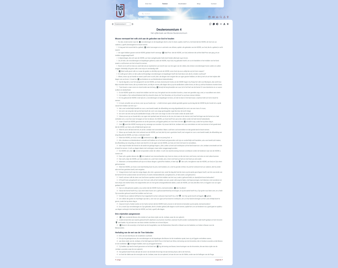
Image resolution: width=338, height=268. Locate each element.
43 (117, 225)
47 (117, 246)
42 (117, 220)
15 (117, 103)
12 (117, 92)
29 (117, 159)
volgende (218, 260)
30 (117, 161)
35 (117, 188)
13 (117, 95)
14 (117, 98)
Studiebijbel (182, 4)
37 (117, 196)
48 (117, 252)
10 (117, 82)
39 (117, 204)
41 (117, 217)
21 (117, 124)
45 (117, 238)
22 (117, 130)
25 (117, 140)
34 (117, 180)
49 (117, 254)
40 (117, 207)
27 (117, 151)
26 (117, 145)
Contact (213, 4)
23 (117, 132)
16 (117, 108)
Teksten (165, 4)
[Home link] (120, 12)
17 (117, 111)
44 (117, 236)
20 (117, 121)
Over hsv (148, 4)
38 (117, 199)
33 (117, 177)
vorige (118, 260)
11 (117, 87)
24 (117, 137)
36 (117, 191)
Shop (198, 4)
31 (117, 167)
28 (117, 156)
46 (117, 241)
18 (117, 114)
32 (117, 172)
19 (117, 116)
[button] (209, 17)
